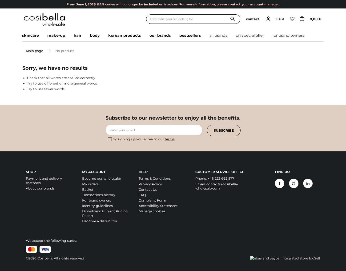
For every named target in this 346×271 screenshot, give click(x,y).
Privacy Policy (150, 184)
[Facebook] (279, 183)
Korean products (124, 35)
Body (95, 35)
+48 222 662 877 (221, 178)
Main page (34, 51)
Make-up (56, 35)
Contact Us (148, 189)
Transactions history (98, 195)
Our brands (160, 35)
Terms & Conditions (155, 178)
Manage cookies (152, 211)
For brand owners (288, 35)
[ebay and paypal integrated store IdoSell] (285, 258)
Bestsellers (190, 35)
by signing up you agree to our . (144, 139)
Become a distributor (99, 221)
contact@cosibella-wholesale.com (216, 186)
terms (170, 139)
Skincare (30, 35)
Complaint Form (152, 200)
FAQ (142, 195)
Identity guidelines (97, 206)
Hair (77, 35)
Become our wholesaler (101, 178)
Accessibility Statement (158, 206)
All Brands (218, 35)
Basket (87, 189)
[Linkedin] (308, 183)
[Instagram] (293, 183)
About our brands (40, 188)
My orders (90, 184)
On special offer (250, 35)
